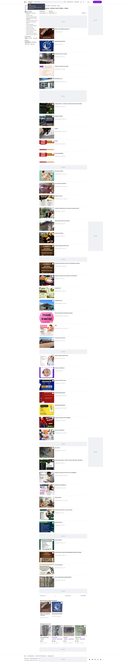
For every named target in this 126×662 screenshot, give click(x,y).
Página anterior (42, 595)
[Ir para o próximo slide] (86, 635)
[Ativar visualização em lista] (83, 13)
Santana (58, 5)
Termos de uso (26, 658)
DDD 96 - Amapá (47, 5)
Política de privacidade (34, 658)
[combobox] (50, 2)
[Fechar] (43, 5)
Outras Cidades (53, 5)
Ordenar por (27, 40)
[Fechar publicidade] (40, 656)
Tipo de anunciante (28, 36)
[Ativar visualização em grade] (85, 13)
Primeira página (83, 595)
